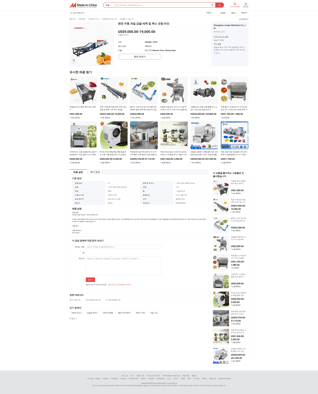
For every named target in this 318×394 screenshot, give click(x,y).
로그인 (245, 6)
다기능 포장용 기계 (113, 300)
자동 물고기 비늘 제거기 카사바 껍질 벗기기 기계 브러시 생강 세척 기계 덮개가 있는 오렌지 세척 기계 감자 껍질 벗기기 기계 (238, 256)
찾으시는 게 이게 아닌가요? (96, 284)
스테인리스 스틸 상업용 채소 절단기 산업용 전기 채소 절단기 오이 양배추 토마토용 (238, 275)
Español (105, 378)
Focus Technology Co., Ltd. (162, 383)
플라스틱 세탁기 (124, 313)
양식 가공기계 (75, 300)
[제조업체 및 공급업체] (83, 5)
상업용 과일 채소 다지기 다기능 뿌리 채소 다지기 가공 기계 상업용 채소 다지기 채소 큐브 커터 (238, 238)
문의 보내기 (140, 56)
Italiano (143, 378)
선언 (132, 376)
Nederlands (160, 378)
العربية (169, 378)
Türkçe (204, 378)
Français (123, 378)
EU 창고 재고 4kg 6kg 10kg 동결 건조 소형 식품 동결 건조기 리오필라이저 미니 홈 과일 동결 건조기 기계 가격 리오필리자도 (238, 294)
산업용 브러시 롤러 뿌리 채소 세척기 (238, 182)
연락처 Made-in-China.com (171, 376)
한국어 (176, 378)
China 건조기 (77, 313)
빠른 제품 (186, 376)
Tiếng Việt (212, 378)
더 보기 (216, 53)
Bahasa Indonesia (225, 378)
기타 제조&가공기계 (93, 300)
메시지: (81, 258)
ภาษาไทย (196, 378)
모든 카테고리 (78, 13)
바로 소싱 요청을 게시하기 (120, 284)
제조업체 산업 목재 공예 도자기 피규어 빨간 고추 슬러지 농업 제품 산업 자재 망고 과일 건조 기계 (238, 312)
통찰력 (194, 376)
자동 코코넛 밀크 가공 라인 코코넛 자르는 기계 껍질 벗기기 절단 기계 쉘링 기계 (238, 331)
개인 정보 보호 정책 (153, 376)
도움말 (222, 13)
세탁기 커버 (140, 313)
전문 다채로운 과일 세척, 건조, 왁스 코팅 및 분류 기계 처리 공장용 (238, 200)
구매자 (208, 13)
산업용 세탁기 (92, 313)
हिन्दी (189, 378)
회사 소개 (125, 376)
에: (83, 252)
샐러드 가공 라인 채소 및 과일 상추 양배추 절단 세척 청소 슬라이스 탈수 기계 (238, 219)
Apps (233, 13)
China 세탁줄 (108, 313)
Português (114, 378)
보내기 (90, 279)
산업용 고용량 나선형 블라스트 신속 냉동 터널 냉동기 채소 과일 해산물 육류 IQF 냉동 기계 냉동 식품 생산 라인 (238, 349)
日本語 (183, 378)
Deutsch (151, 378)
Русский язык (133, 378)
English (97, 378)
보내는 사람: (79, 247)
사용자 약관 (140, 376)
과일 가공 (154, 313)
